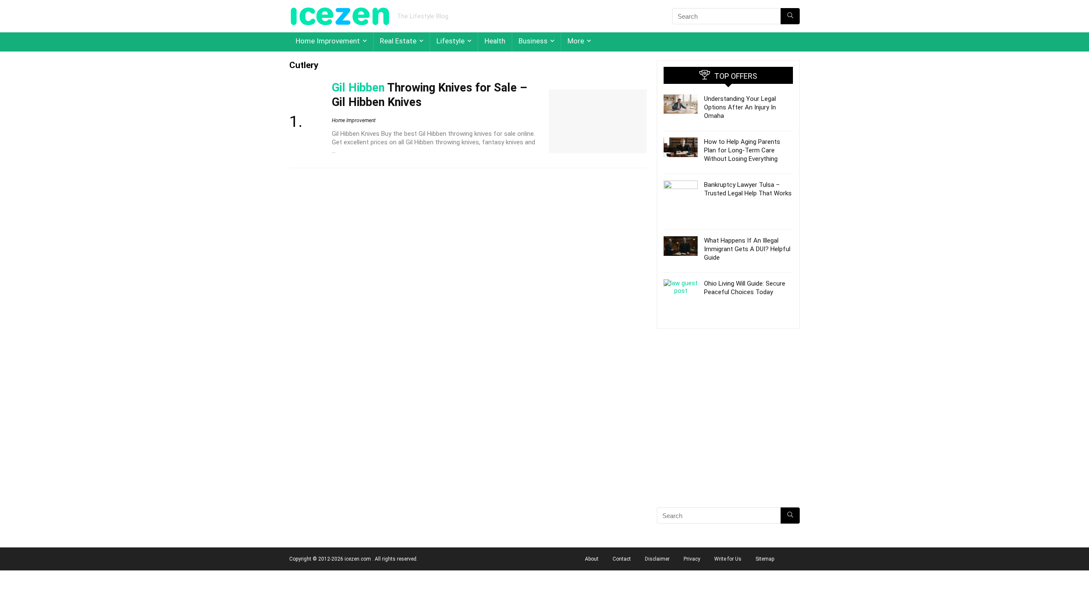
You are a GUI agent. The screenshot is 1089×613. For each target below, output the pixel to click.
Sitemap (764, 559)
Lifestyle (450, 41)
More (575, 41)
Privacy (692, 559)
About (592, 559)
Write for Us (727, 559)
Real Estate (398, 41)
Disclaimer (657, 559)
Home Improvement (328, 41)
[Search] (790, 16)
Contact (622, 559)
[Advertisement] (728, 433)
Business (533, 41)
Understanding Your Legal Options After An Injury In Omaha (740, 107)
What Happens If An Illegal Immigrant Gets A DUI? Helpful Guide (747, 249)
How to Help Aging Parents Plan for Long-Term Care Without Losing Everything (742, 150)
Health (495, 41)
